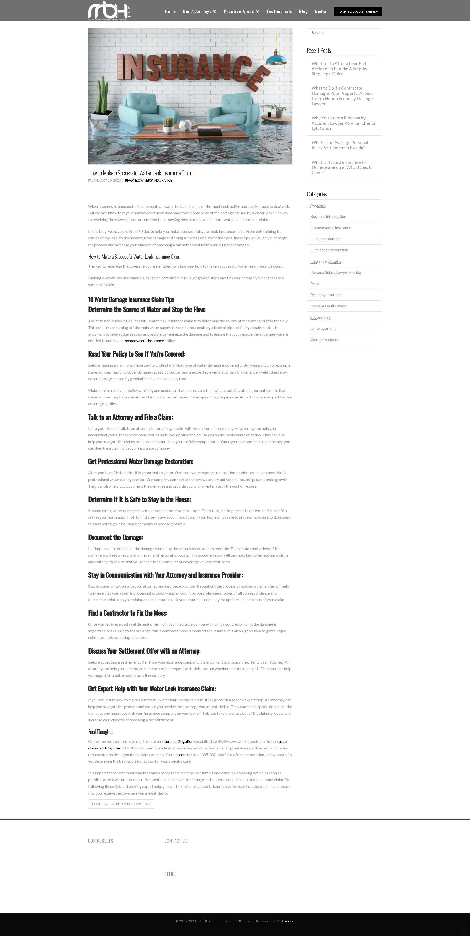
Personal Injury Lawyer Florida (335, 272)
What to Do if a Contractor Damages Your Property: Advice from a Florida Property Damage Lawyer (342, 95)
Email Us (171, 864)
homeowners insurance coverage (121, 804)
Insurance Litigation (326, 261)
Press (315, 283)
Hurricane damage (325, 238)
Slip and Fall (320, 317)
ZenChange (285, 920)
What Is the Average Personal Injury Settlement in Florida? (340, 145)
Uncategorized (323, 328)
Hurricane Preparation (329, 249)
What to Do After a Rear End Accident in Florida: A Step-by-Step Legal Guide (340, 68)
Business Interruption (328, 216)
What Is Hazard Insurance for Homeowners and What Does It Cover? (342, 167)
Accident (318, 205)
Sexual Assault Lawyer (328, 306)
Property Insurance (326, 294)
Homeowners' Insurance (150, 180)
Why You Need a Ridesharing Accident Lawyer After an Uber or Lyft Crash (344, 123)
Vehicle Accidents (325, 339)
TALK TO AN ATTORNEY (358, 12)
